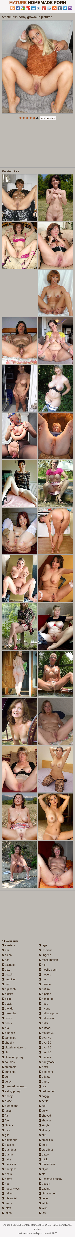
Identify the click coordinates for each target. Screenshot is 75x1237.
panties (46, 1057)
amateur (9, 945)
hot (6, 1183)
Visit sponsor (48, 118)
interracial (10, 1198)
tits (43, 1174)
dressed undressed (16, 1086)
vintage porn (49, 1193)
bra (6, 1028)
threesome (48, 1164)
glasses (9, 1144)
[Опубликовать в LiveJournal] (39, 8)
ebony (8, 1096)
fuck (7, 1130)
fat (6, 1115)
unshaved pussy (51, 1178)
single (45, 1125)
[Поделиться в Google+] (28, 8)
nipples (46, 993)
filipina (8, 1125)
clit (6, 1052)
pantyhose (48, 1062)
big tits (8, 993)
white (44, 1203)
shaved (46, 1115)
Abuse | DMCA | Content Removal (22, 1224)
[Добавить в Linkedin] (33, 8)
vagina (45, 1188)
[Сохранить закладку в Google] (23, 8)
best (7, 984)
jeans (8, 1203)
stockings (47, 1149)
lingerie (46, 955)
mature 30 (47, 1032)
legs (44, 945)
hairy (7, 1159)
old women (48, 1018)
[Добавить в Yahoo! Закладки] (70, 8)
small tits (47, 1139)
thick (44, 1159)
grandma (10, 1149)
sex (43, 1105)
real (44, 1086)
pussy (45, 1081)
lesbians (46, 950)
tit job (44, 1169)
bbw (7, 969)
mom (44, 979)
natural (45, 989)
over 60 (46, 1047)
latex (7, 1208)
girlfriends (10, 1139)
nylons (45, 1008)
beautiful (10, 979)
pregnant (47, 1071)
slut (43, 1135)
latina (8, 1212)
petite (45, 1066)
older (44, 1023)
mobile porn (49, 969)
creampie (10, 1066)
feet (6, 1120)
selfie (44, 1101)
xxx (43, 1212)
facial (8, 1110)
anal (7, 950)
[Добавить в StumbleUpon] (54, 8)
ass (6, 959)
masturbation (49, 959)
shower (46, 1120)
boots (8, 1023)
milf (43, 964)
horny (8, 1178)
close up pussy (13, 1057)
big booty (10, 989)
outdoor (46, 1028)
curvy (8, 1081)
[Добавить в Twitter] (65, 8)
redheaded (48, 1091)
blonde (8, 1008)
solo (44, 1144)
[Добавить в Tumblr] (60, 8)
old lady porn (49, 1013)
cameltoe (10, 1037)
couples (9, 1062)
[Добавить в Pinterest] (44, 8)
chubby (9, 1042)
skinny (45, 1130)
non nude (47, 998)
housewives (12, 1188)
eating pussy (12, 1091)
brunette (9, 1032)
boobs (8, 1018)
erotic (8, 1101)
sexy (44, 1110)
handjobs (10, 1169)
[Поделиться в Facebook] (18, 8)
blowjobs (10, 1013)
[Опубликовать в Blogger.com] (12, 8)
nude (44, 1003)
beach (8, 974)
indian (8, 1193)
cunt (7, 1076)
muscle (46, 984)
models (46, 974)
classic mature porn (16, 1047)
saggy (45, 1096)
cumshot (9, 1071)
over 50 (46, 1042)
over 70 (46, 1052)
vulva (44, 1198)
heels (8, 1174)
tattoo (45, 1154)
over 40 (46, 1037)
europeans (11, 1105)
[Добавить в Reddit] (49, 8)
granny (8, 1154)
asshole (9, 964)
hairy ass (10, 1164)
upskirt (45, 1183)
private (45, 1076)
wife (44, 1208)
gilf (6, 1135)
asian (8, 955)
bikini (8, 998)
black (8, 1003)
